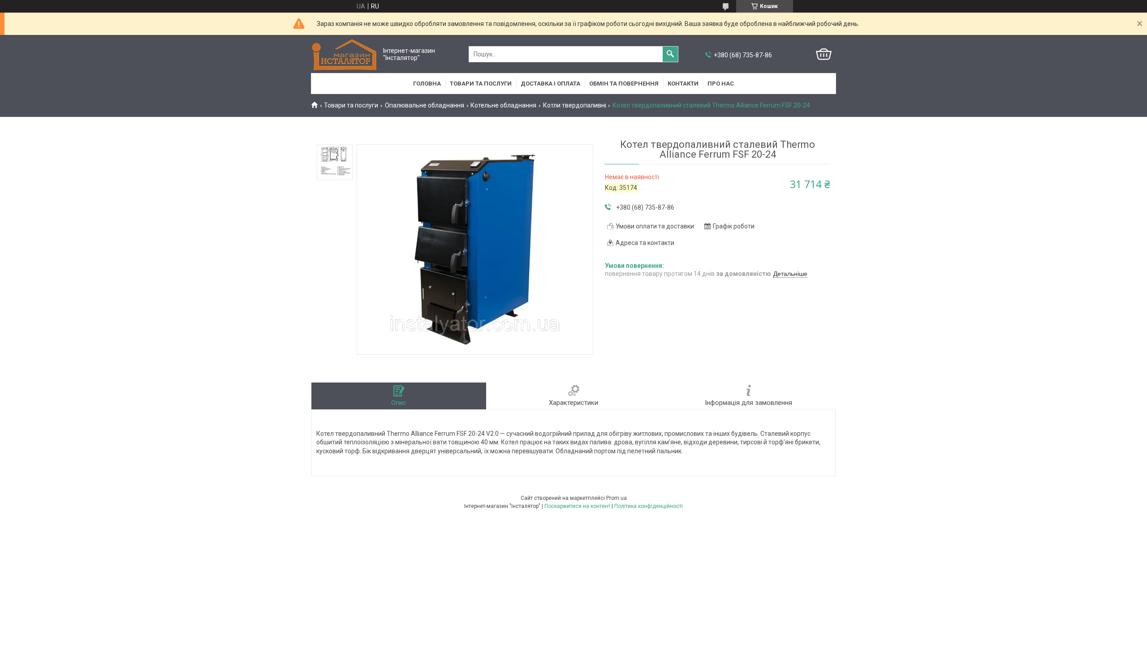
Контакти (683, 83)
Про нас (720, 83)
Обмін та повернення (624, 83)
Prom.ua (616, 498)
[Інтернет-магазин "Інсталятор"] (345, 54)
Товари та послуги (481, 83)
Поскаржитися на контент (577, 506)
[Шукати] (670, 54)
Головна (427, 83)
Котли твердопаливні (574, 105)
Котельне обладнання (503, 105)
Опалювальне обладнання (424, 105)
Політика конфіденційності (648, 506)
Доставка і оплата (550, 83)
